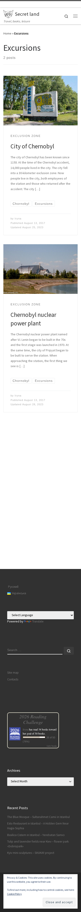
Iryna (18, 218)
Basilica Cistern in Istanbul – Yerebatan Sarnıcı (36, 835)
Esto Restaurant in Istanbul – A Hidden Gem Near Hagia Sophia (38, 826)
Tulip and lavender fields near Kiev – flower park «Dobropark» (38, 844)
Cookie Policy (14, 894)
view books (52, 745)
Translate (38, 621)
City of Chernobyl (32, 146)
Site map (13, 673)
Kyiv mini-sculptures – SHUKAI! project (30, 853)
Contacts (12, 679)
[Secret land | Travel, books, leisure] (8, 13)
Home (7, 33)
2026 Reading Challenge (33, 719)
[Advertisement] (40, 526)
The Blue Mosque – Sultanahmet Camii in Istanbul (38, 817)
